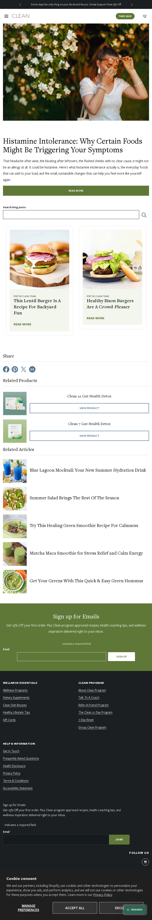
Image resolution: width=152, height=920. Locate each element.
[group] (76, 4)
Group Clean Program (92, 727)
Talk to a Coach (88, 697)
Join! (119, 839)
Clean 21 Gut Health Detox (89, 396)
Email (7, 649)
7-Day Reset (86, 720)
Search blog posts (14, 207)
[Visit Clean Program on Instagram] (145, 861)
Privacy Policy (102, 894)
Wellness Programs (15, 690)
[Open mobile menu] (6, 16)
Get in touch (11, 751)
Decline (121, 908)
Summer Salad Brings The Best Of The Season (74, 498)
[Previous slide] (20, 4)
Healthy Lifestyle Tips (16, 712)
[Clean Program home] (21, 16)
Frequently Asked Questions (21, 758)
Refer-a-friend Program (93, 705)
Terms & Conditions (15, 781)
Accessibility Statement (18, 788)
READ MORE (76, 190)
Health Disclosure (14, 766)
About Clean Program (92, 690)
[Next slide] (132, 4)
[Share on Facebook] (6, 369)
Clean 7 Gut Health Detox (89, 424)
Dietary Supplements (16, 697)
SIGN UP (121, 656)
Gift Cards (9, 720)
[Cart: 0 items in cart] (144, 16)
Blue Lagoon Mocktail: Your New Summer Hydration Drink (88, 470)
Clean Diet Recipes (15, 705)
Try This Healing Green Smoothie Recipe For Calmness (84, 526)
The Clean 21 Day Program (95, 712)
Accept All (75, 908)
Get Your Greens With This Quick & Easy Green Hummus (86, 581)
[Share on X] (23, 369)
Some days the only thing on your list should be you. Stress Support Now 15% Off (76, 4)
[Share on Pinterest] (15, 369)
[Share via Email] (32, 369)
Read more (22, 324)
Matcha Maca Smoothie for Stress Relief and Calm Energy (86, 553)
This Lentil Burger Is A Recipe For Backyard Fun (37, 307)
